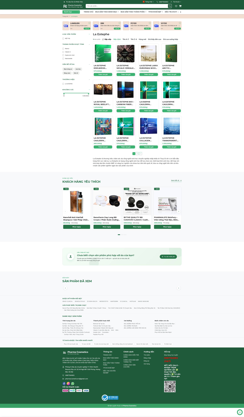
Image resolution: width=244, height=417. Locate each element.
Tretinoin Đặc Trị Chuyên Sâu (101, 326)
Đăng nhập (147, 358)
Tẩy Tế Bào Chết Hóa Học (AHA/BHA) (168, 308)
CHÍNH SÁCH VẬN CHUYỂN (129, 366)
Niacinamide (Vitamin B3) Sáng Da (103, 328)
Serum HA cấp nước (142, 344)
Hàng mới (142, 39)
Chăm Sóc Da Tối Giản (161, 328)
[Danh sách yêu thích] (176, 6)
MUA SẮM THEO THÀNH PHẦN (133, 12)
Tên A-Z (126, 39)
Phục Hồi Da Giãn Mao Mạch (163, 332)
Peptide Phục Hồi (98, 334)
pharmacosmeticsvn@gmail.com (76, 379)
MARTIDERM (114, 301)
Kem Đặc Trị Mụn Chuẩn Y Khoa (96, 308)
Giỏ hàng (147, 364)
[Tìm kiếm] (170, 6)
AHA (112, 330)
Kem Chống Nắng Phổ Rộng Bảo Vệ (144, 308)
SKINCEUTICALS (80, 301)
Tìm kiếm (147, 355)
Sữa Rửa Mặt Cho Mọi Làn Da (163, 326)
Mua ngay (77, 227)
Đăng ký (146, 361)
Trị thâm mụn (168, 344)
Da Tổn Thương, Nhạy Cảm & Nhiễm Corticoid (75, 332)
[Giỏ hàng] (180, 6)
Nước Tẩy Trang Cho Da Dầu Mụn (165, 323)
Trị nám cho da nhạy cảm (101, 344)
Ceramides (105, 332)
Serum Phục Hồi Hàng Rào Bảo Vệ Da (73, 308)
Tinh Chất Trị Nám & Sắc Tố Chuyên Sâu (120, 308)
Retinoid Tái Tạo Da (98, 323)
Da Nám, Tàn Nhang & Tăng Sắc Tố (72, 326)
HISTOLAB (133, 301)
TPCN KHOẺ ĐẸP (155, 12)
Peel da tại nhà (156, 344)
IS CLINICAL (123, 301)
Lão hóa (78, 69)
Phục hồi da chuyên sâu (71, 344)
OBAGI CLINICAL (67, 301)
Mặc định (117, 39)
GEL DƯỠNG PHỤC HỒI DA (132, 323)
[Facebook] (64, 383)
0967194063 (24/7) (171, 359)
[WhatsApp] (72, 383)
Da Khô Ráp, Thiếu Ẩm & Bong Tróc (72, 328)
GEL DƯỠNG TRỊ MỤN (130, 326)
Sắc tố (76, 73)
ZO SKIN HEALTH (92, 301)
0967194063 (69, 375)
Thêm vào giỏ (103, 74)
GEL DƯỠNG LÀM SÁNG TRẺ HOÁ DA (135, 328)
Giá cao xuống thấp (170, 39)
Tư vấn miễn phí (169, 256)
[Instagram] (68, 383)
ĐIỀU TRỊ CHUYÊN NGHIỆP (175, 12)
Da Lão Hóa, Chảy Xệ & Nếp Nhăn (72, 330)
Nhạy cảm (67, 73)
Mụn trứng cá (68, 69)
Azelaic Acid (96, 332)
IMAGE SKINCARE (143, 301)
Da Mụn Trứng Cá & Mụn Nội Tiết (72, 323)
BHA (117, 330)
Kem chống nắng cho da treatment (122, 344)
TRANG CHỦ (88, 12)
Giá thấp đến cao (154, 39)
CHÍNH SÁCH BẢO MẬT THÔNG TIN (131, 361)
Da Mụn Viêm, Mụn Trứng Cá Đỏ (73, 334)
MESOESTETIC (104, 301)
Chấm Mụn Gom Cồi (161, 330)
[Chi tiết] (89, 23)
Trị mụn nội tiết (86, 344)
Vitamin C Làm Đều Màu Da (101, 330)
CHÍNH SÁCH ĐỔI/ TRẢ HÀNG (131, 356)
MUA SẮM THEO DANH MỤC (106, 12)
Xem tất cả (175, 180)
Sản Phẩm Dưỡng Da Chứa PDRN (73, 310)
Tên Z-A (134, 39)
